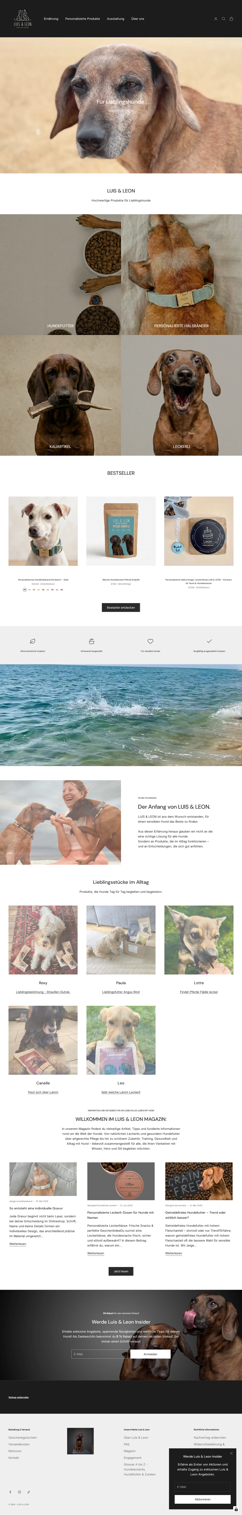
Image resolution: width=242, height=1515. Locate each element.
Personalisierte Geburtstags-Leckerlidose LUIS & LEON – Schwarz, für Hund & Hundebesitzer (198, 581)
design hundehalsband (20, 1201)
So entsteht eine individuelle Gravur (36, 1208)
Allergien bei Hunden (175, 1205)
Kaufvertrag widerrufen (210, 1437)
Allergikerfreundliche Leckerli (102, 1205)
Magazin (130, 1451)
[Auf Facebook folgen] (10, 1492)
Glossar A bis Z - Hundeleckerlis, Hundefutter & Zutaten (140, 1469)
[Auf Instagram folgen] (19, 1492)
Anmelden (150, 1354)
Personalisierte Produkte (82, 19)
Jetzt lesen (121, 1271)
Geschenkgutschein (23, 1437)
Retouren (15, 1451)
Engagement (133, 1457)
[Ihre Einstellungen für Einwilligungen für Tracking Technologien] (236, 1509)
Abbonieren (203, 1499)
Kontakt (14, 1457)
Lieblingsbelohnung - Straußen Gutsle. (43, 992)
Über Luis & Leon (136, 1437)
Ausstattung (115, 19)
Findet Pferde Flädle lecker (199, 992)
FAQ (127, 1444)
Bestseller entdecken (121, 607)
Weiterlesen (17, 1244)
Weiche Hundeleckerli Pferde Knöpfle (121, 579)
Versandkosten (19, 1444)
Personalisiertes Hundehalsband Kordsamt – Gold (43, 579)
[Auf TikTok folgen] (28, 1492)
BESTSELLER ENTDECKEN (121, 110)
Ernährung (51, 19)
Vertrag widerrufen (19, 1397)
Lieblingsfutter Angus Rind (121, 992)
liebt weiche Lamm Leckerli (121, 1092)
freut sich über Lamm (43, 1092)
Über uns (137, 19)
